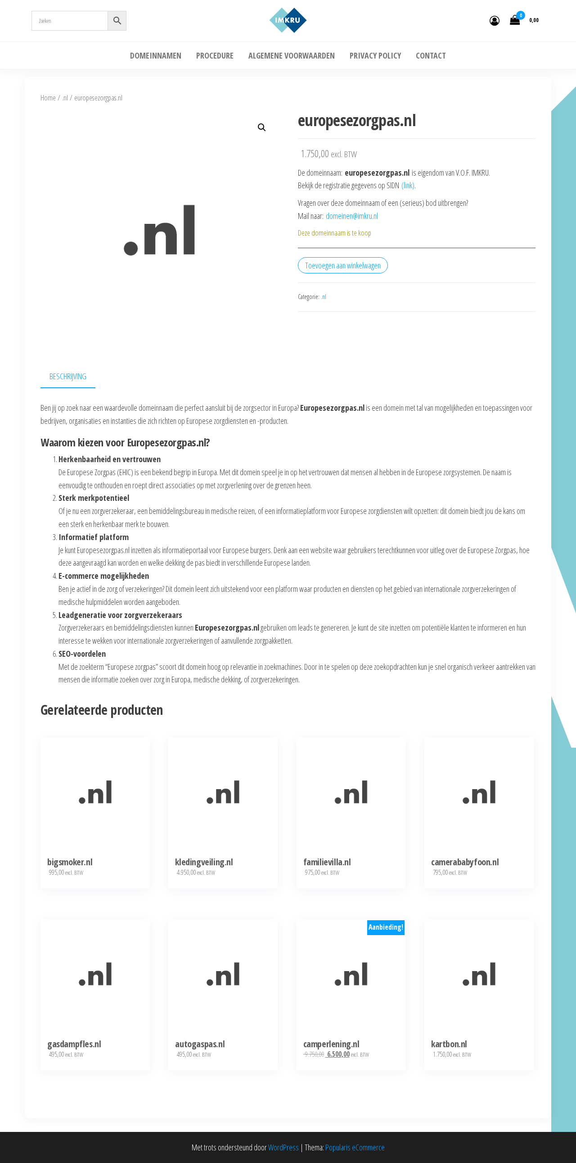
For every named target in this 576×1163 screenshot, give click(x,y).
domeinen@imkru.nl (352, 215)
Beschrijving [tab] (68, 376)
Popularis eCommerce (355, 1147)
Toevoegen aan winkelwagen (343, 265)
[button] (262, 127)
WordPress (283, 1147)
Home (48, 97)
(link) (407, 185)
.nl (65, 97)
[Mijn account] (495, 20)
